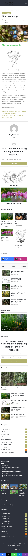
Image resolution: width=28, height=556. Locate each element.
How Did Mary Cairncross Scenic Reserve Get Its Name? (18, 293)
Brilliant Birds (5, 434)
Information (9, 504)
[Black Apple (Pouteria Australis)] (21, 216)
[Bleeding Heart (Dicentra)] (7, 232)
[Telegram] (19, 554)
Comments (23, 266)
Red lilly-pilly (20, 115)
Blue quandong (22, 111)
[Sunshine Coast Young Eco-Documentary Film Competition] (6, 302)
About (3, 504)
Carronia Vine (18, 245)
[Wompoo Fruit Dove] (23, 486)
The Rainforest (10, 10)
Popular (4, 266)
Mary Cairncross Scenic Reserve (12, 388)
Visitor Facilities (6, 449)
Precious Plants (18, 10)
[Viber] (25, 554)
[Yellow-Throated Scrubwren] (5, 492)
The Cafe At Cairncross (8, 452)
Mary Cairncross (7, 20)
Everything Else (6, 429)
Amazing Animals (6, 439)
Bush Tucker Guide (7, 442)
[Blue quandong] (23, 493)
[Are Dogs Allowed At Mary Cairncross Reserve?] (6, 287)
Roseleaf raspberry (7, 117)
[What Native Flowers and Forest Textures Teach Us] (7, 216)
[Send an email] (11, 20)
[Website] (14, 137)
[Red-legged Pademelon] (14, 492)
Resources (4, 447)
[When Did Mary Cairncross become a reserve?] (5, 410)
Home (4, 10)
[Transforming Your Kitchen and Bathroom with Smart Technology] (14, 486)
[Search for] (26, 4)
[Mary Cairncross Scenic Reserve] (6, 273)
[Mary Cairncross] (10, 3)
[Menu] (2, 4)
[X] (12, 549)
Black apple (5, 111)
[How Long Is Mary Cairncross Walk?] (6, 280)
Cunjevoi (13, 113)
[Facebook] (8, 549)
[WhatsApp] (14, 554)
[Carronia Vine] (21, 236)
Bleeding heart (13, 111)
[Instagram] (19, 549)
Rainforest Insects (6, 444)
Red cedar (12, 115)
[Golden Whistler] (5, 486)
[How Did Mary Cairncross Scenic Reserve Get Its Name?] (6, 294)
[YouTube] (16, 549)
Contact (18, 545)
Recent (13, 266)
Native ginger (5, 115)
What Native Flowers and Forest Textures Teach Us (6, 223)
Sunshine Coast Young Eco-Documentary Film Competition (18, 301)
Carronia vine (6, 113)
